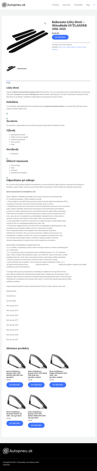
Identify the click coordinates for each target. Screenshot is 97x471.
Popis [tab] (8, 83)
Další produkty (71, 47)
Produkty (55, 5)
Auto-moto (66, 5)
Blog (88, 5)
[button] (94, 5)
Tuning (78, 47)
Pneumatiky (78, 5)
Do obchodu (60, 37)
